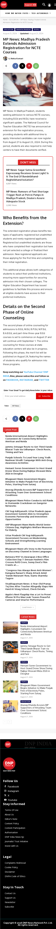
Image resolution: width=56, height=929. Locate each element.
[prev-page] (5, 722)
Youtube (12, 800)
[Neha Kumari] (5, 58)
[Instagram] (5, 791)
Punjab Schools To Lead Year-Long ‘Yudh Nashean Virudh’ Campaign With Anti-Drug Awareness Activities (28, 460)
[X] (22, 66)
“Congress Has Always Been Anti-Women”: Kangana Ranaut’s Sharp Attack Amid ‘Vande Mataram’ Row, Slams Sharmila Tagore (28, 574)
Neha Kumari (17, 58)
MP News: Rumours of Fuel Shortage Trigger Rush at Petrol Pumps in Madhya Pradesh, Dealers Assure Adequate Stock (27, 196)
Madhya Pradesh (23, 29)
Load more (27, 607)
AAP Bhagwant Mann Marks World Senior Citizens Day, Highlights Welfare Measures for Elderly (28, 527)
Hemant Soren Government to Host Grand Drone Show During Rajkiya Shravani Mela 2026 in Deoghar (28, 471)
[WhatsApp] (36, 66)
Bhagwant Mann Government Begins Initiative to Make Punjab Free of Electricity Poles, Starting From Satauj (29, 482)
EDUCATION (14, 20)
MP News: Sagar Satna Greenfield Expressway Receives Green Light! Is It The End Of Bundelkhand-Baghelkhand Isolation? (27, 174)
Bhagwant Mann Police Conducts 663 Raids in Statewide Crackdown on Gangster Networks (29, 503)
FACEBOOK (12, 379)
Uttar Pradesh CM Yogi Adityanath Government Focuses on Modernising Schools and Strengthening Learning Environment (25, 539)
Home (5, 20)
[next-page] (9, 722)
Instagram (13, 791)
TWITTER (44, 379)
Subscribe (46, 396)
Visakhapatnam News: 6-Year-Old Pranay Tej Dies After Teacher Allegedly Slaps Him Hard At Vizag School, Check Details (29, 586)
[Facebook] (15, 66)
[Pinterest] (29, 66)
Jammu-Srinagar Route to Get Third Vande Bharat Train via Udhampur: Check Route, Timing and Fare (28, 449)
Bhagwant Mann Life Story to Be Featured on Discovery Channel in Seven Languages (28, 550)
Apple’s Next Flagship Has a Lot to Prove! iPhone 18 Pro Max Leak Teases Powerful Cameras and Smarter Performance (28, 597)
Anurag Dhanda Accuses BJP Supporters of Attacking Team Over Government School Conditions (28, 492)
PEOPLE (37, 29)
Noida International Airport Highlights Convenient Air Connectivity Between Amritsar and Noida (26, 439)
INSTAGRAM (26, 379)
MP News (15, 406)
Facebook (13, 786)
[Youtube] (5, 800)
